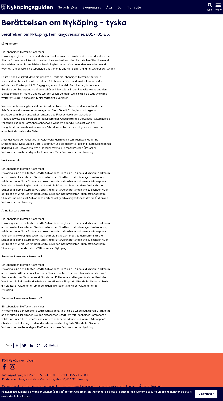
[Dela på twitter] (24, 345)
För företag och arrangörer (79, 386)
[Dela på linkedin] (31, 345)
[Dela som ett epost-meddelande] (38, 345)
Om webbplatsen (13, 386)
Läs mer (27, 396)
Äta (109, 7)
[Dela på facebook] (17, 345)
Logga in (131, 386)
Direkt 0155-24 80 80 (73, 375)
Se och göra (67, 7)
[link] (51, 345)
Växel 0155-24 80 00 (42, 375)
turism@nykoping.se (14, 375)
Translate (134, 7)
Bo (119, 7)
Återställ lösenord (150, 386)
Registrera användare (110, 386)
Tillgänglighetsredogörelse (43, 386)
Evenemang (92, 7)
